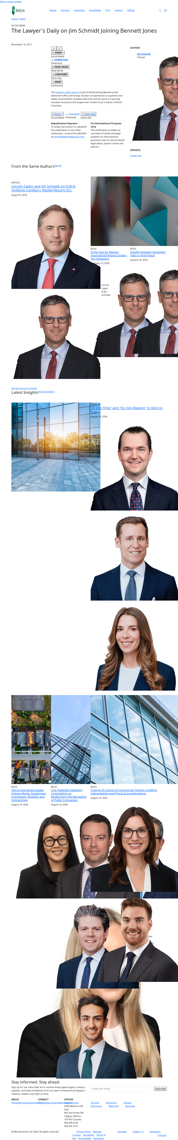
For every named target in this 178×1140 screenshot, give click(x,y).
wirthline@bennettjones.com (69, 136)
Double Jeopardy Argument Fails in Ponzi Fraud (147, 253)
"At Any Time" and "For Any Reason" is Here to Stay (127, 409)
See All (58, 165)
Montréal (130, 1106)
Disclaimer (88, 1135)
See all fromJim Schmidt (24, 388)
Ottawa (127, 1102)
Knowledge (95, 10)
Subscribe (90, 113)
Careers (119, 10)
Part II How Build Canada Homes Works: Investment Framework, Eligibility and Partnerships (28, 795)
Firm (107, 10)
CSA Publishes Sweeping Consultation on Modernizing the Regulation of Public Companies (68, 795)
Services (65, 10)
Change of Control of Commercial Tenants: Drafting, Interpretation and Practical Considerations (124, 791)
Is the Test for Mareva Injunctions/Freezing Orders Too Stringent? (109, 255)
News (23, 18)
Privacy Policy (83, 1131)
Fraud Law (135, 155)
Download (74, 113)
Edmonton (111, 1102)
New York (114, 1106)
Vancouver (96, 1106)
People (52, 10)
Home (14, 18)
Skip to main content (11, 1)
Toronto (95, 1102)
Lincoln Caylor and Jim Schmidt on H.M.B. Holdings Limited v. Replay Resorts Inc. (43, 188)
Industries (79, 10)
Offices (131, 10)
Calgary (68, 1102)
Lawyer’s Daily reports (67, 92)
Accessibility (84, 1138)
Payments (98, 1138)
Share (58, 113)
